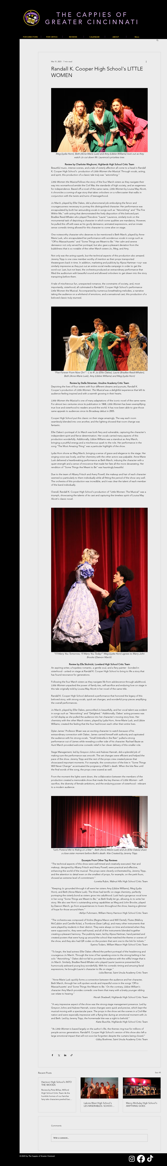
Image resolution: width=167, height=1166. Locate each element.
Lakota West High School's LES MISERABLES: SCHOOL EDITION (98, 1104)
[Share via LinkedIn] (65, 1055)
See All (158, 1072)
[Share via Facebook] (52, 1055)
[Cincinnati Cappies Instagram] (132, 1159)
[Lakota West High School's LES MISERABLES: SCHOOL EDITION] (99, 1088)
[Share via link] (71, 1055)
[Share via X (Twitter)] (59, 1055)
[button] (157, 40)
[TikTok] (150, 1159)
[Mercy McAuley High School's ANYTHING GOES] (142, 1088)
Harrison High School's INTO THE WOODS (56, 1083)
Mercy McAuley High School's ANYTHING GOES (141, 1104)
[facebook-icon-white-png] (141, 1159)
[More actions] (146, 61)
